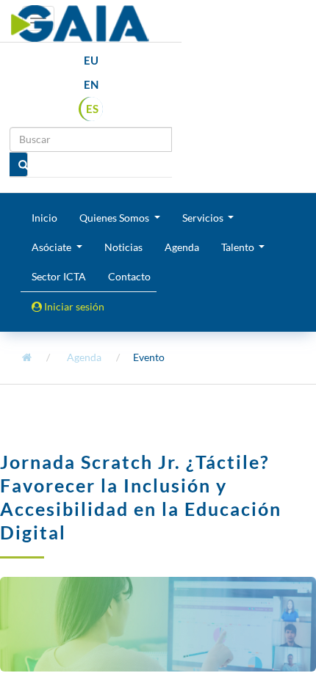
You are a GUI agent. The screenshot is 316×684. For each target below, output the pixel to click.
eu (91, 60)
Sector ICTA (59, 276)
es (92, 108)
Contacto (129, 276)
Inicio (44, 217)
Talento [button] (238, 247)
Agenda (182, 247)
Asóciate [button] (52, 247)
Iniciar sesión (73, 306)
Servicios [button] (204, 217)
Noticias (123, 247)
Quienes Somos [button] (115, 217)
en (91, 84)
